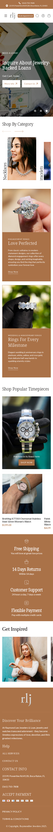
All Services (10, 753)
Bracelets (41, 174)
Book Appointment (25, 16)
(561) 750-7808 (28, 3)
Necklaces (5, 171)
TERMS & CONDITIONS (15, 818)
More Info (9, 84)
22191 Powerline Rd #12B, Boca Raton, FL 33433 (28, 6)
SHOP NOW (26, 462)
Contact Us (29, 84)
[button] (37, 15)
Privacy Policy (11, 811)
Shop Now (13, 272)
